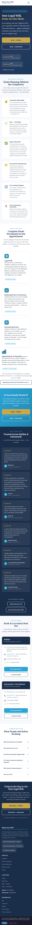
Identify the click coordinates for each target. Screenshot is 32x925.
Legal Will (4, 858)
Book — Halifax (16, 40)
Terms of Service (6, 912)
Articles (4, 906)
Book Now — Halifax (16, 806)
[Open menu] (28, 2)
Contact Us (5, 903)
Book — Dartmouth (16, 47)
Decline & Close (13, 923)
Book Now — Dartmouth (16, 812)
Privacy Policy (5, 909)
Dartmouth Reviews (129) (16, 610)
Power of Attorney (6, 861)
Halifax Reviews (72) (16, 604)
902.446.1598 (10, 654)
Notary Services (6, 867)
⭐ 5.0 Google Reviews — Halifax (11, 841)
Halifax (3, 878)
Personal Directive (6, 864)
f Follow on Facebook (9, 850)
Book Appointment (16, 669)
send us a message (10, 817)
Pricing (3, 870)
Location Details (16, 674)
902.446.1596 (10, 695)
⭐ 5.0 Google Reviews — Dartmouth (12, 846)
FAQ (3, 900)
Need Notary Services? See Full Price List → (16, 382)
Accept (4, 923)
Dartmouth (4, 881)
